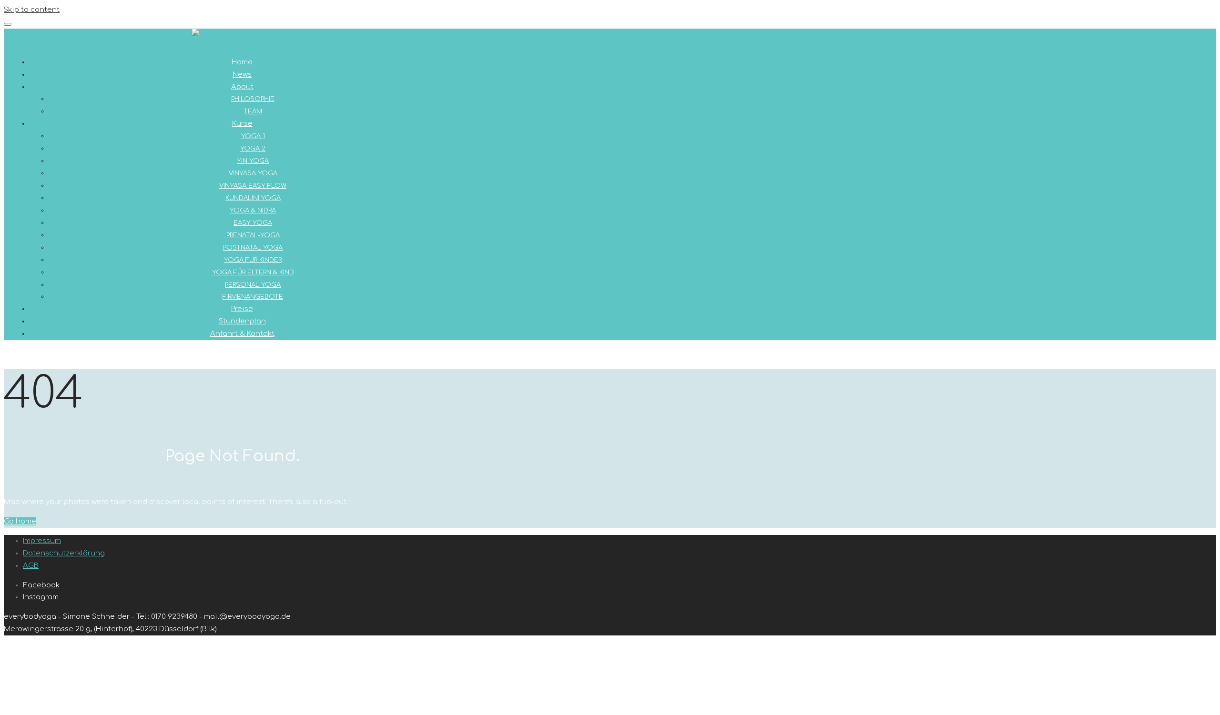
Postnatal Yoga (253, 247)
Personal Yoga (253, 285)
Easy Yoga (253, 223)
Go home (20, 521)
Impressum (42, 541)
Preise (242, 309)
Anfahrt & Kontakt (242, 334)
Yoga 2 (252, 148)
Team (253, 111)
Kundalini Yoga (253, 198)
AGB (31, 566)
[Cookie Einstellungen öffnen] (75, 705)
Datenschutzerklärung (64, 553)
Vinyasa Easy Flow (252, 185)
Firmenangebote (253, 296)
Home (242, 62)
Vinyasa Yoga (253, 173)
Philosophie (252, 99)
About (242, 87)
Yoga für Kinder (253, 260)
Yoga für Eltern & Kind (253, 272)
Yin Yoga (253, 161)
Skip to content (32, 10)
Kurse (242, 124)
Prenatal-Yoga (253, 235)
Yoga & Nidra (253, 210)
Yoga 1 (253, 136)
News (242, 74)
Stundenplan (242, 321)
